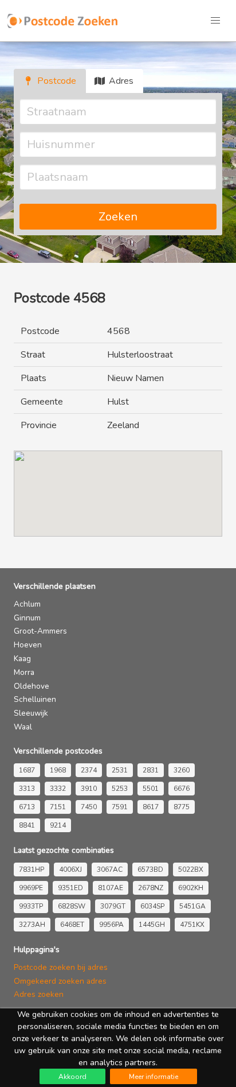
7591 (120, 807)
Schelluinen (35, 699)
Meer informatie (153, 1076)
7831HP (31, 869)
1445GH (152, 924)
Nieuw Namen (135, 378)
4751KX (192, 924)
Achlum (27, 604)
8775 (182, 807)
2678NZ (150, 887)
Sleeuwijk (31, 713)
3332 (58, 788)
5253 (120, 788)
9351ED (70, 887)
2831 (151, 770)
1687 (27, 770)
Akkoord (72, 1076)
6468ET (72, 924)
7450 (89, 807)
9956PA (111, 924)
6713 (27, 807)
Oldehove (31, 686)
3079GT (112, 906)
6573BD (150, 869)
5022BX (190, 869)
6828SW (71, 906)
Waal (23, 726)
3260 (182, 770)
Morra (24, 672)
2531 (120, 770)
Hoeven (28, 644)
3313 (27, 788)
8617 (151, 807)
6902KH (190, 887)
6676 (182, 788)
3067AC (110, 869)
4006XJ (70, 869)
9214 (58, 825)
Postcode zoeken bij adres (61, 967)
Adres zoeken (39, 994)
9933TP (31, 906)
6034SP (152, 906)
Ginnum (27, 617)
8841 (27, 825)
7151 (58, 807)
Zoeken (118, 216)
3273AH (32, 924)
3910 (89, 788)
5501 (151, 788)
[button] (215, 20)
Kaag (22, 658)
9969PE (31, 887)
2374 (89, 770)
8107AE (110, 887)
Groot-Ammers (40, 631)
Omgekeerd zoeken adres (60, 981)
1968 (58, 770)
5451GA (192, 906)
